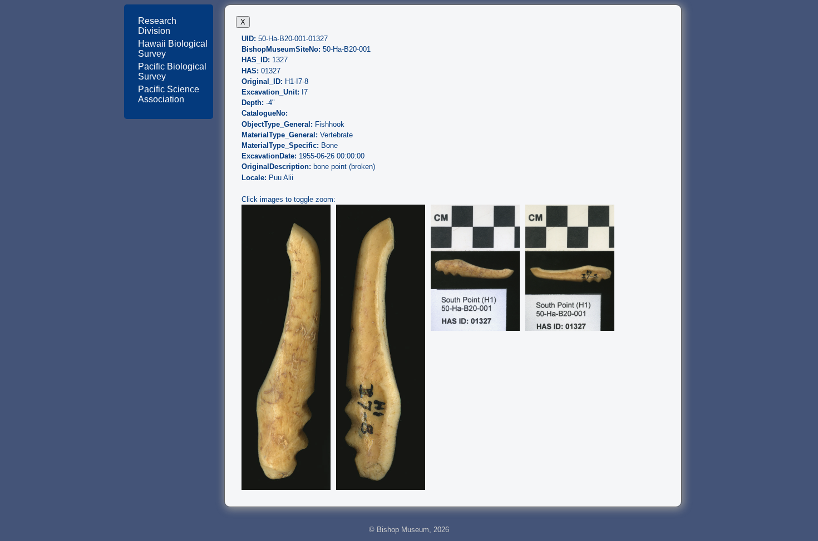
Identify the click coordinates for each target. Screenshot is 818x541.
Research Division (157, 26)
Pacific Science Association (168, 94)
